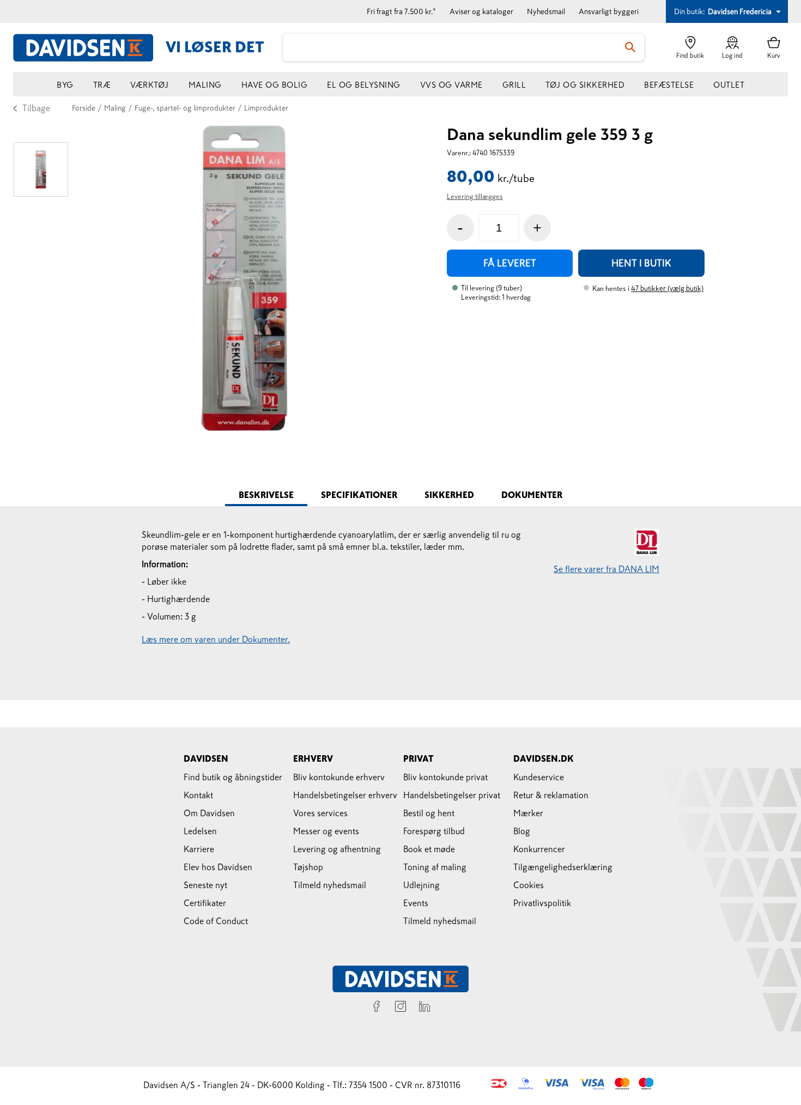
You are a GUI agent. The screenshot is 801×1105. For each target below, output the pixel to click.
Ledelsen (200, 831)
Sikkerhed (449, 494)
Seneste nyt (205, 885)
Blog (521, 831)
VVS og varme (451, 85)
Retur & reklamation (550, 795)
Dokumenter (531, 494)
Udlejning (421, 885)
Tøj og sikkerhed (584, 85)
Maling (205, 85)
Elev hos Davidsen (218, 867)
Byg (65, 85)
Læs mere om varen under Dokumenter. (216, 639)
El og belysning (363, 85)
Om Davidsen (209, 813)
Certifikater (205, 902)
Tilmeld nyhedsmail (329, 885)
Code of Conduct (216, 920)
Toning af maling (434, 867)
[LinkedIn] (424, 1008)
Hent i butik (641, 263)
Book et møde (429, 849)
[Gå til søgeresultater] (630, 47)
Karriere (199, 849)
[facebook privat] (376, 1008)
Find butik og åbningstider (233, 777)
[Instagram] (400, 1008)
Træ (102, 85)
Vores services (320, 813)
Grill (514, 85)
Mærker (528, 813)
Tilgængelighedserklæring (562, 867)
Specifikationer (359, 494)
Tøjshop (308, 867)
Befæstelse (669, 85)
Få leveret (509, 263)
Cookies (528, 885)
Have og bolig (274, 85)
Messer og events (326, 831)
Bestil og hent (428, 813)
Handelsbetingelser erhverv (345, 795)
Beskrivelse (266, 494)
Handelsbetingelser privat (451, 795)
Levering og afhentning (337, 849)
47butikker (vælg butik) (667, 288)
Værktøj (149, 85)
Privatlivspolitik (542, 902)
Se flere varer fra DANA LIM (606, 568)
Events (415, 902)
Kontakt (198, 795)
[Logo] (89, 48)
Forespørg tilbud (434, 831)
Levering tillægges (475, 196)
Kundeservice (538, 777)
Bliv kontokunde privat (445, 777)
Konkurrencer (539, 849)
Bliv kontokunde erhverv (339, 777)
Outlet (728, 85)
